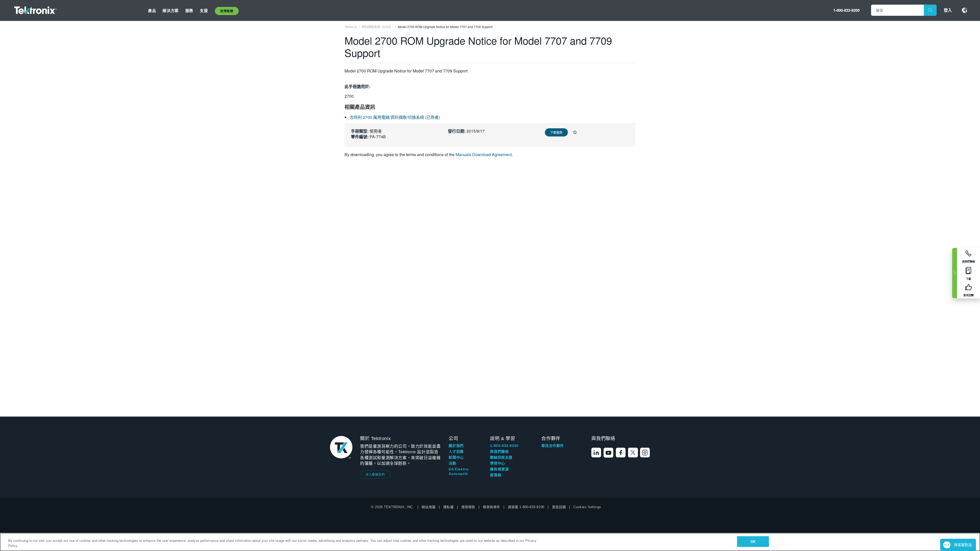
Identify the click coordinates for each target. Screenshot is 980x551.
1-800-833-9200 (846, 10)
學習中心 (497, 463)
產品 (152, 10)
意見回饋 (559, 507)
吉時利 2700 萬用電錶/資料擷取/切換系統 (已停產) (395, 117)
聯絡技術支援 (501, 457)
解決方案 (170, 10)
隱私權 (448, 507)
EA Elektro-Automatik (459, 471)
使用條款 (468, 507)
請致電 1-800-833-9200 (526, 507)
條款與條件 (491, 507)
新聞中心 (456, 457)
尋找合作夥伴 (552, 446)
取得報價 (226, 11)
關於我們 (456, 446)
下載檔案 (556, 132)
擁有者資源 (499, 469)
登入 (948, 10)
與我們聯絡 (499, 451)
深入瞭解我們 (375, 474)
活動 (452, 463)
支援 (204, 10)
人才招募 (456, 451)
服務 (189, 10)
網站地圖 (428, 507)
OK (753, 541)
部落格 (495, 475)
